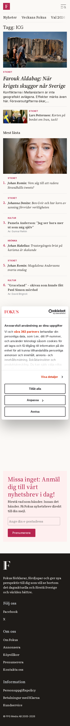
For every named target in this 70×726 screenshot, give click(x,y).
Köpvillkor (11, 654)
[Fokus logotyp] (6, 565)
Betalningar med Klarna (21, 697)
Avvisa (35, 411)
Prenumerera (13, 662)
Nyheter (10, 17)
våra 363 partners (26, 331)
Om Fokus (10, 639)
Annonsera (11, 647)
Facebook (10, 611)
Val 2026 (58, 17)
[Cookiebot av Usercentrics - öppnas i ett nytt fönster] (49, 311)
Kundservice (12, 705)
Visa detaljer (49, 376)
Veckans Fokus (34, 17)
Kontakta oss (13, 669)
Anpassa (33, 400)
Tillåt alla (35, 388)
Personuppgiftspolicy (19, 690)
